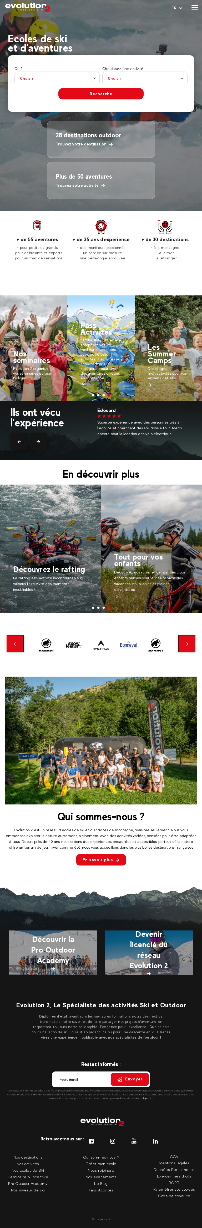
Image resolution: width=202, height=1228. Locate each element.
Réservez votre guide (168, 333)
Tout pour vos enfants (37, 560)
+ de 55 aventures (37, 239)
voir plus (104, 451)
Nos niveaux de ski (28, 1190)
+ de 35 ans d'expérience (101, 239)
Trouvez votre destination (81, 144)
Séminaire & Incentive (28, 1177)
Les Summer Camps (94, 354)
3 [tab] (103, 395)
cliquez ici (147, 1098)
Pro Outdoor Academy (28, 1183)
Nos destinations (28, 1157)
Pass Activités (29, 328)
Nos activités (28, 1163)
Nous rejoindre (101, 1170)
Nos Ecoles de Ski (28, 1170)
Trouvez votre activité (77, 185)
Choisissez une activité (122, 68)
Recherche (101, 93)
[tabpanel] (37, 240)
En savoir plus (98, 859)
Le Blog (101, 1183)
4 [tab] (109, 395)
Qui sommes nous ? (101, 1157)
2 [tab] (98, 395)
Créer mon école (101, 1163)
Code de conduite (174, 1196)
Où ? (18, 68)
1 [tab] (93, 395)
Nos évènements (101, 1177)
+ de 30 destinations (165, 239)
